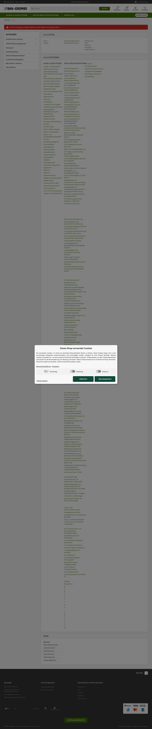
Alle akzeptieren (105, 379)
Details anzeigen (42, 381)
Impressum (55, 366)
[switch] (46, 371)
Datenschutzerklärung (43, 366)
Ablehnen (83, 379)
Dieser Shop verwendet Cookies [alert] (76, 348)
